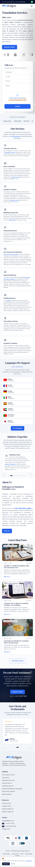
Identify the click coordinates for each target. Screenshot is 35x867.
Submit (17, 106)
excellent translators (10, 464)
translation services (10, 152)
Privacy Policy (15, 854)
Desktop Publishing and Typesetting (12, 788)
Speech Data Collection (8, 791)
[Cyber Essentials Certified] (13, 54)
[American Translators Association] (22, 54)
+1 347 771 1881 (9, 823)
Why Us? (7, 531)
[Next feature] (30, 473)
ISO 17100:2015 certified (23, 508)
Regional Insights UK (7, 809)
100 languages (15, 136)
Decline (13, 863)
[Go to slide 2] (11, 475)
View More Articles (17, 661)
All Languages (17, 428)
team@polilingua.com (8, 820)
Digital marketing (6, 794)
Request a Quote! (9, 47)
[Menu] (31, 6)
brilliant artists (12, 220)
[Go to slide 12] (25, 475)
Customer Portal (6, 803)
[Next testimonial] (30, 746)
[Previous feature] (4, 473)
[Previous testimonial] (4, 746)
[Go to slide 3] (19, 747)
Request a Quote (17, 692)
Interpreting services (8, 786)
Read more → (7, 576)
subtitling (8, 300)
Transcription (5, 777)
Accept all (5, 863)
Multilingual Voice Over (8, 780)
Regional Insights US (7, 811)
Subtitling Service (7, 783)
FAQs (22, 854)
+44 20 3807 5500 (10, 826)
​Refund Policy (6, 854)
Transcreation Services (8, 774)
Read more (29, 860)
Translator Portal (6, 806)
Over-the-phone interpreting (11, 254)
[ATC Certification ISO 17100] (31, 54)
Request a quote (15, 177)
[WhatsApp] (32, 2)
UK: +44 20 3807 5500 (19, 696)
